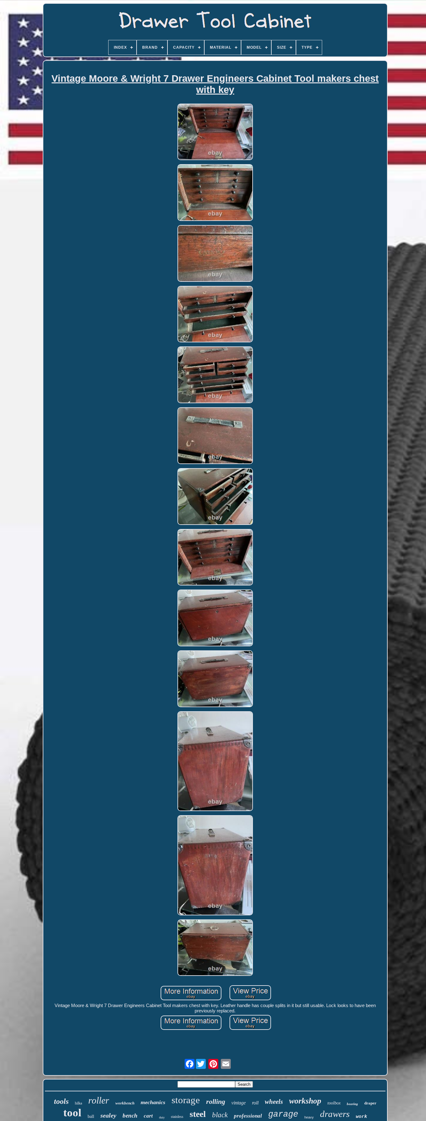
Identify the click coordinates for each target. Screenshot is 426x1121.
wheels (274, 1101)
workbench (124, 1103)
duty (162, 1117)
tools (61, 1101)
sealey (108, 1115)
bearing (352, 1104)
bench (130, 1115)
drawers (335, 1114)
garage (283, 1114)
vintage (238, 1102)
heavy (309, 1117)
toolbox (334, 1103)
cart (148, 1116)
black (220, 1115)
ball (91, 1116)
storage (186, 1099)
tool (72, 1113)
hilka (78, 1103)
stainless (177, 1116)
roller (98, 1100)
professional (248, 1116)
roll (255, 1102)
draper (370, 1103)
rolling (215, 1101)
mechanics (153, 1102)
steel (198, 1114)
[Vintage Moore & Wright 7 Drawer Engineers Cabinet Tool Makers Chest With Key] (215, 132)
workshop (305, 1100)
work (361, 1116)
